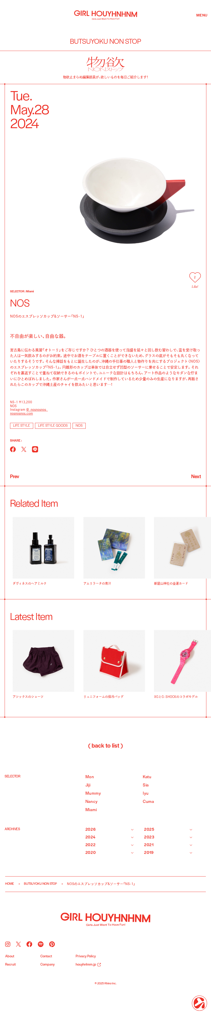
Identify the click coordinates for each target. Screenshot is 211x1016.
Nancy (91, 802)
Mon (89, 777)
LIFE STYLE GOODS (53, 426)
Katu (147, 777)
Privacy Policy (86, 956)
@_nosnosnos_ (37, 409)
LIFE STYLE (21, 426)
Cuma (148, 802)
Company (47, 965)
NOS (79, 426)
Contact (46, 956)
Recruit (10, 965)
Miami (91, 810)
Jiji (88, 785)
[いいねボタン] (195, 277)
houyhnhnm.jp (86, 965)
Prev (14, 476)
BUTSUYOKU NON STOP (40, 884)
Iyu (146, 793)
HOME (9, 884)
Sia (146, 785)
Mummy (93, 793)
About (9, 956)
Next (196, 476)
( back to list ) (105, 746)
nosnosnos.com (21, 413)
